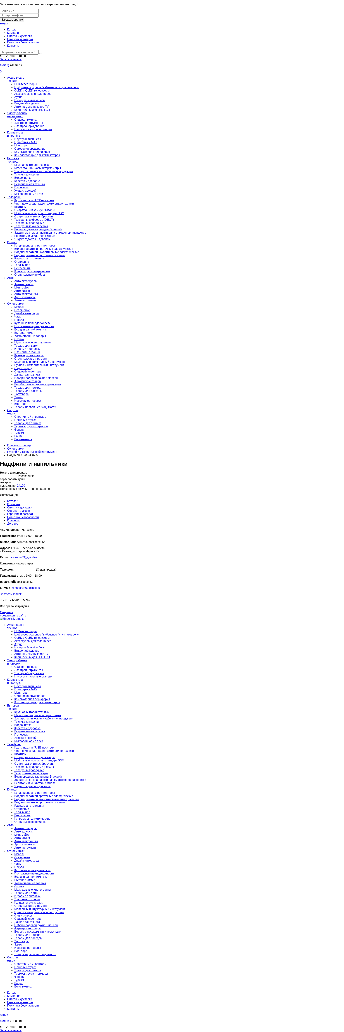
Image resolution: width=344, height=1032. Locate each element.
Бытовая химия (24, 332)
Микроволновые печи (28, 193)
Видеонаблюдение (26, 103)
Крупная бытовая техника (31, 164)
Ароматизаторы (24, 297)
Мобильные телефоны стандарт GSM (39, 213)
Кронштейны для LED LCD (32, 109)
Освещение (22, 310)
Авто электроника (26, 293)
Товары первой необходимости (35, 407)
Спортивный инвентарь (30, 416)
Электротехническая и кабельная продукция (43, 171)
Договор (12, 523)
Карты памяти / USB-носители (34, 200)
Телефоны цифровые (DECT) (34, 219)
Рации (18, 436)
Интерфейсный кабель (29, 100)
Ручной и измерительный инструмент (39, 365)
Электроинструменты (28, 122)
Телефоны (14, 197)
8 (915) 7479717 (24, 569)
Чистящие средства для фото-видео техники (44, 203)
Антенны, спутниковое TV (31, 106)
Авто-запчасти (24, 284)
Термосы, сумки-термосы (31, 426)
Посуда (19, 319)
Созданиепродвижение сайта (13, 614)
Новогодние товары (27, 400)
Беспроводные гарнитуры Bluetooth (38, 229)
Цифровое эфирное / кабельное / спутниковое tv (46, 87)
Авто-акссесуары (25, 281)
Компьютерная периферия (32, 151)
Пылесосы (21, 187)
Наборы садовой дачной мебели (36, 377)
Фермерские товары (27, 381)
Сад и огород (23, 368)
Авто (10, 277)
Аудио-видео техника (15, 79)
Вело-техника (23, 439)
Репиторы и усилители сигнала (35, 235)
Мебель (19, 306)
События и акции (18, 510)
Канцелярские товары (29, 355)
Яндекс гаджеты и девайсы (32, 239)
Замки (18, 397)
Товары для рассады (28, 390)
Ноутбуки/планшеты (27, 138)
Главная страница (19, 445)
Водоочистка (22, 177)
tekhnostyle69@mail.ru (25, 587)
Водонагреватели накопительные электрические (46, 252)
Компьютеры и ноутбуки (15, 134)
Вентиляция (22, 268)
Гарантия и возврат (20, 39)
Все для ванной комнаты (30, 329)
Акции (4, 23)
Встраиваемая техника (29, 184)
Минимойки (22, 287)
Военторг (20, 403)
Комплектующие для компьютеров (37, 155)
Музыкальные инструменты (32, 342)
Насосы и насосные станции (33, 129)
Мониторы (21, 145)
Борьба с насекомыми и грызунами (37, 384)
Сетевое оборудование (29, 148)
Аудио (18, 96)
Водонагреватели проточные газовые (39, 255)
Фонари (19, 429)
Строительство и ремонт (30, 358)
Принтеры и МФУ (25, 142)
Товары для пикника (27, 423)
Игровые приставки (27, 348)
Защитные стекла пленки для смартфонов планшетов (50, 232)
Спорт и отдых (12, 412)
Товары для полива (27, 387)
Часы (18, 316)
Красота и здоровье (27, 180)
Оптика (19, 339)
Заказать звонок (12, 19)
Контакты (13, 45)
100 (22, 485)
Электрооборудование (29, 126)
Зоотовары (21, 394)
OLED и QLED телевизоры (32, 90)
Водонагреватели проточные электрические (43, 248)
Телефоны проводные (29, 222)
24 (18, 485)
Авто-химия (22, 290)
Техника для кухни (26, 174)
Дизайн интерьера (26, 313)
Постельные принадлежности (34, 326)
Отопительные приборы (30, 274)
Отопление (21, 261)
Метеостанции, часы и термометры (37, 168)
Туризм (19, 432)
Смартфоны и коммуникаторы (34, 210)
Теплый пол (22, 264)
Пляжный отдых (25, 419)
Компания (13, 32)
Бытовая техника (13, 160)
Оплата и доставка (19, 35)
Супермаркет (16, 303)
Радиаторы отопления (29, 258)
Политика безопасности (23, 42)
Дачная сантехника (27, 374)
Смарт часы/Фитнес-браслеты (34, 216)
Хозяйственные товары (30, 335)
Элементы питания (27, 352)
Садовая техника (25, 119)
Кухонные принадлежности (32, 323)
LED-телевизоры (25, 84)
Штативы (20, 206)
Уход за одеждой (25, 190)
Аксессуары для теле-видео (32, 93)
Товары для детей (26, 345)
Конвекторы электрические (32, 271)
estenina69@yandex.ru (25, 557)
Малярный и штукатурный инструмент (39, 361)
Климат (12, 242)
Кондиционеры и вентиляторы (34, 245)
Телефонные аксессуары (31, 226)
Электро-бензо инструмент (17, 115)
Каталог (12, 29)
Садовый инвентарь (27, 371)
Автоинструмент (25, 300)
